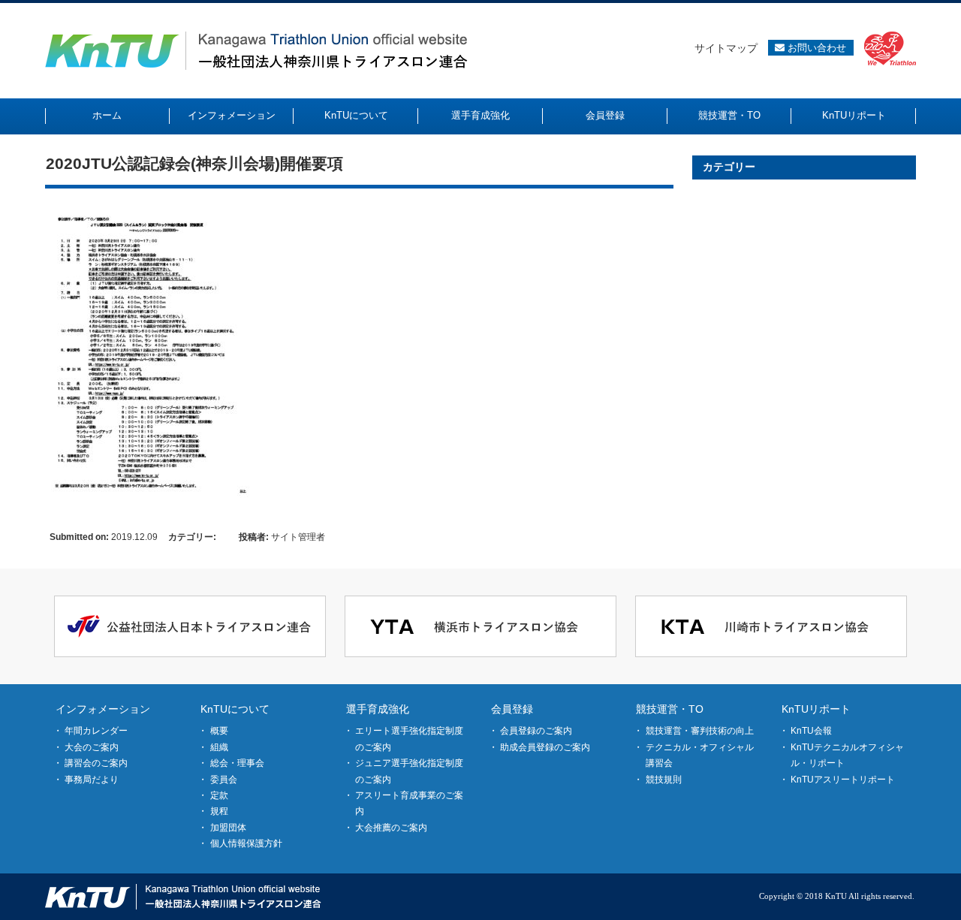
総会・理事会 (237, 763)
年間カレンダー (96, 730)
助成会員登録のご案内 (545, 747)
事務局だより (92, 779)
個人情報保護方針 (246, 843)
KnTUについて (235, 709)
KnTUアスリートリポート (843, 779)
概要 (219, 730)
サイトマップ (726, 48)
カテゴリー (729, 167)
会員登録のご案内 (536, 730)
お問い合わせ (815, 47)
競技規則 (664, 779)
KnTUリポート (816, 709)
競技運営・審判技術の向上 (700, 730)
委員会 (223, 779)
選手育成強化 (377, 709)
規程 (219, 811)
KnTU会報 (811, 730)
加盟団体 (228, 827)
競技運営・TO (669, 709)
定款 (219, 795)
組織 (219, 747)
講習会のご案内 (96, 763)
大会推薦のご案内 (391, 827)
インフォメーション (103, 709)
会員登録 (512, 709)
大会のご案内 (92, 747)
